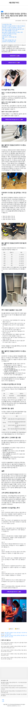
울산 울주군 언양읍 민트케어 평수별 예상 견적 (13, 29)
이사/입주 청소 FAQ (6, 24)
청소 (2, 11)
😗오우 (17, 628)
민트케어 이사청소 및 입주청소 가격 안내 (12, 27)
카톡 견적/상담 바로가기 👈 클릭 (14, 591)
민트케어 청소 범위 (6, 35)
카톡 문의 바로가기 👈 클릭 (14, 62)
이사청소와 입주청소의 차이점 (9, 33)
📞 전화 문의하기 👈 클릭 (14, 55)
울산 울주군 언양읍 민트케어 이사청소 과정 (12, 32)
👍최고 (11, 628)
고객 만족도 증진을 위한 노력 (9, 40)
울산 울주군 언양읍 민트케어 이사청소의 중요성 (13, 26)
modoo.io (19, 705)
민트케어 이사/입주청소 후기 (9, 41)
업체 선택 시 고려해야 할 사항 (9, 37)
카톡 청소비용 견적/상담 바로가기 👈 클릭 (14, 119)
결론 (3, 38)
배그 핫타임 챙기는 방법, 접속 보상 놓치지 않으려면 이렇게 (12, 685)
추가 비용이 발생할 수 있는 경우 (9, 30)
